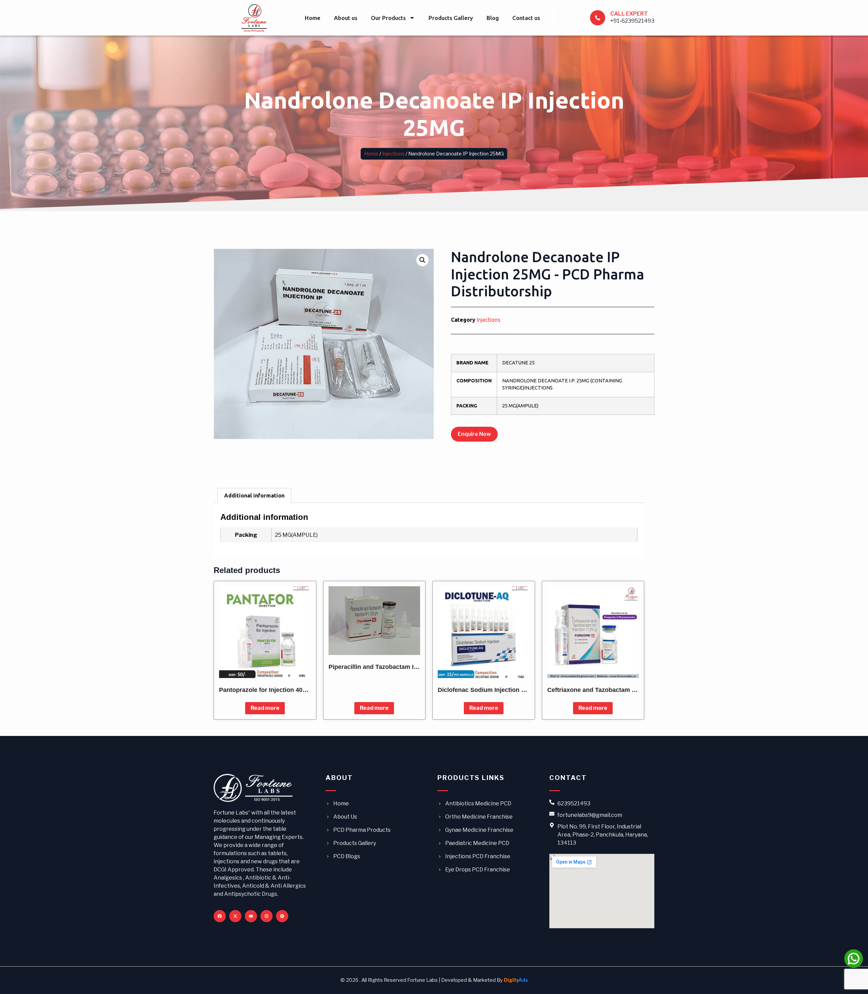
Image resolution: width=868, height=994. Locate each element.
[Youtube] (251, 916)
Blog (493, 18)
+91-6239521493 (632, 21)
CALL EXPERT (629, 13)
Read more (265, 708)
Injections (393, 154)
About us (345, 18)
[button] (422, 260)
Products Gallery (451, 18)
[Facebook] (220, 916)
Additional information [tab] (254, 495)
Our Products (388, 18)
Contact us (526, 18)
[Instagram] (266, 916)
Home (312, 18)
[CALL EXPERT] (597, 17)
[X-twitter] (235, 916)
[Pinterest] (282, 916)
